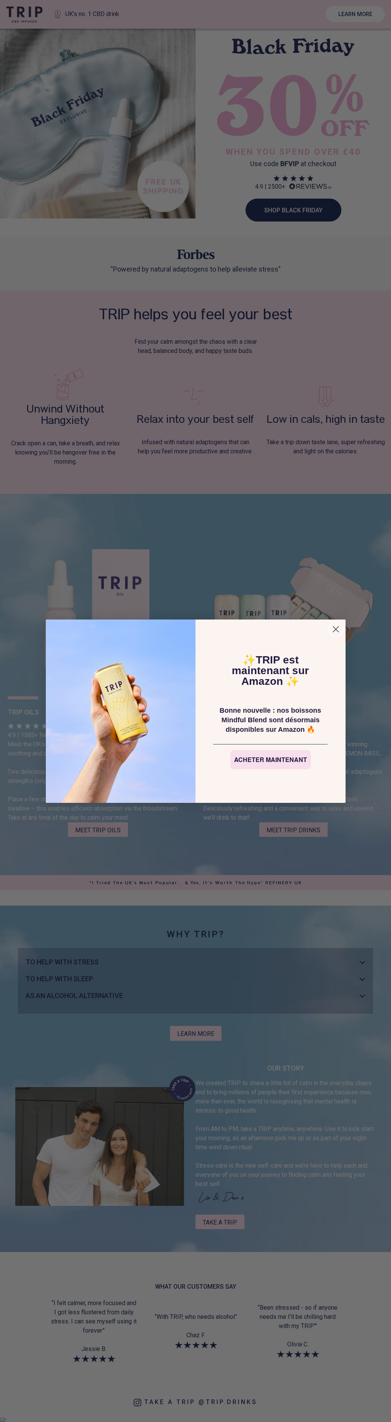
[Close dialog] (336, 629)
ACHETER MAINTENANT (270, 759)
